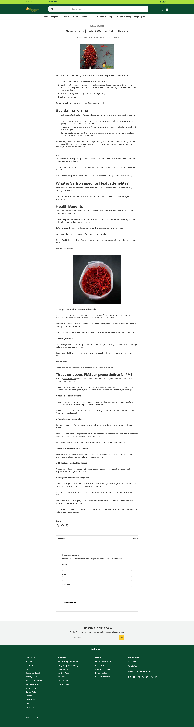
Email (64, 574)
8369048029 (133, 661)
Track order (30, 707)
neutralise (95, 344)
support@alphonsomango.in (140, 671)
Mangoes (54, 17)
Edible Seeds (63, 680)
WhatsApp (132, 666)
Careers (29, 696)
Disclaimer (30, 699)
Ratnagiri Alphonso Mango (69, 661)
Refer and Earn (101, 673)
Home (45, 17)
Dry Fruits (75, 17)
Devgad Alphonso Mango (68, 665)
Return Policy (31, 692)
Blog (110, 17)
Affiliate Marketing (103, 669)
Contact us (101, 17)
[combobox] (98, 9)
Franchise (99, 665)
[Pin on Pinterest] (67, 525)
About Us (29, 661)
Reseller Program (102, 677)
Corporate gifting (124, 17)
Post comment (70, 603)
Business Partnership (104, 661)
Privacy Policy (31, 677)
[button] (167, 9)
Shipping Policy (32, 688)
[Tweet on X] (58, 525)
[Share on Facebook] (62, 525)
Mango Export (139, 17)
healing (72, 188)
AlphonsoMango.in (37, 718)
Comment (66, 584)
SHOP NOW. (53, 2)
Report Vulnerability (34, 680)
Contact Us (30, 665)
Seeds (92, 17)
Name (64, 564)
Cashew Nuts (63, 684)
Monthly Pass (63, 673)
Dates (84, 17)
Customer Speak (33, 673)
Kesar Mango (63, 669)
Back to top (96, 649)
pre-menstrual (69, 378)
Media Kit (30, 703)
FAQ (149, 17)
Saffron (66, 17)
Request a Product (34, 684)
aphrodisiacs (110, 402)
